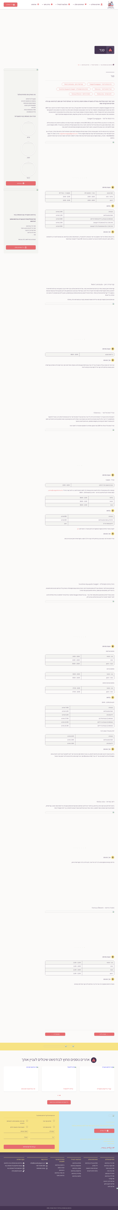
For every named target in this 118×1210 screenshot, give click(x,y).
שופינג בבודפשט (76, 1168)
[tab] (86, 177)
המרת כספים (61, 1168)
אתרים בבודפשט (85, 65)
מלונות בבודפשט (76, 1176)
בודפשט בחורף (60, 1175)
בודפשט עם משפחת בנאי (106, 65)
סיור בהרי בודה (110, 1171)
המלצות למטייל (94, 65)
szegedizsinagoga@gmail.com (69, 134)
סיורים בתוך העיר (47, 1121)
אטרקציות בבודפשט (76, 1166)
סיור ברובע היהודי (110, 1168)
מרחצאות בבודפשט (76, 1171)
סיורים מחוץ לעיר (47, 1127)
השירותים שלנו (93, 1159)
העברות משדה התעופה (92, 1168)
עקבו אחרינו (20, 1159)
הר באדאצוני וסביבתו (28, 1089)
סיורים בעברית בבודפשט (91, 1163)
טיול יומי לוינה (111, 1186)
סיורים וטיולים (109, 1159)
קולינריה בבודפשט (76, 1173)
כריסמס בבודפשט (59, 1165)
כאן (78, 529)
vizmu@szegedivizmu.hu (55, 490)
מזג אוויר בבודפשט (59, 1173)
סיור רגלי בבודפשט (109, 1163)
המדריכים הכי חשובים (59, 1160)
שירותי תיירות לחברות (92, 1171)
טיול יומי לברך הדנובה (108, 1181)
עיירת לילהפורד (68, 1089)
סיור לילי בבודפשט (109, 1176)
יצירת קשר (44, 1159)
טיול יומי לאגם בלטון (109, 1184)
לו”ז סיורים (95, 1166)
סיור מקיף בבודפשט (109, 1166)
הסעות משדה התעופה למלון (17, 1127)
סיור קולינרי (111, 1179)
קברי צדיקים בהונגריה (104, 1089)
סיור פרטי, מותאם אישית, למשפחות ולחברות (15, 1122)
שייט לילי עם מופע (109, 1173)
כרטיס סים (61, 1170)
